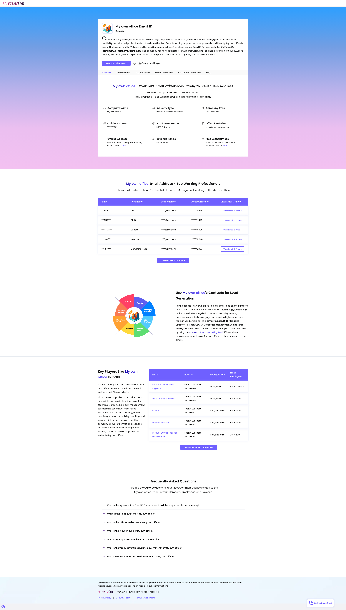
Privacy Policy (104, 597)
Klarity (155, 410)
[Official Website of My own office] (134, 63)
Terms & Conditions (145, 597)
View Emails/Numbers (116, 63)
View (232, 210)
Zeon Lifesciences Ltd (163, 398)
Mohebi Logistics (160, 422)
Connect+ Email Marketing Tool (205, 332)
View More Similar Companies (199, 447)
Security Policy (123, 597)
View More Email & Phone (173, 260)
